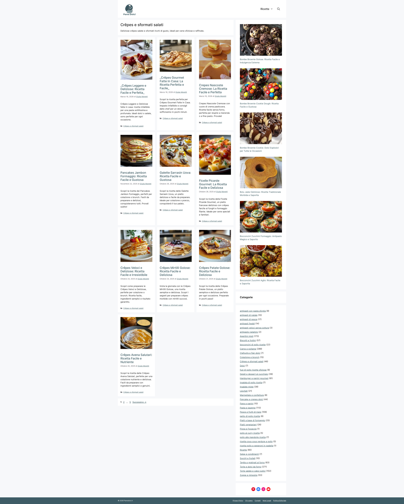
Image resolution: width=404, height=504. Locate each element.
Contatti (258, 501)
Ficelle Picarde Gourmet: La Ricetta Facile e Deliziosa (213, 184)
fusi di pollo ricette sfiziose (253, 370)
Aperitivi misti (246, 336)
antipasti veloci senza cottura (254, 328)
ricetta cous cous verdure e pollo (256, 441)
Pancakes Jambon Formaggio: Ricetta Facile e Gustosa (133, 176)
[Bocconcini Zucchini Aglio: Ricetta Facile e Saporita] (261, 261)
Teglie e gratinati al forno (252, 462)
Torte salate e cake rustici (253, 471)
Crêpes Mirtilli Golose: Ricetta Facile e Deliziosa (175, 271)
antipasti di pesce (248, 319)
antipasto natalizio (249, 332)
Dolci (242, 365)
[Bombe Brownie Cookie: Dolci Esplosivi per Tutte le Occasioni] (261, 128)
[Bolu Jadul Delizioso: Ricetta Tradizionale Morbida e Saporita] (261, 172)
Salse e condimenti (249, 454)
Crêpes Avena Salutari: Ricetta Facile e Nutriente (136, 358)
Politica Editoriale (279, 501)
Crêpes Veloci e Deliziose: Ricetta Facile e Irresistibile (133, 271)
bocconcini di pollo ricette (253, 344)
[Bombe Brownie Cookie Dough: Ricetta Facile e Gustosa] (261, 84)
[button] (278, 9)
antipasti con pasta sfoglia (253, 311)
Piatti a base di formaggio (252, 420)
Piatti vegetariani (248, 424)
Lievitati (244, 391)
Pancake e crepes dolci (251, 399)
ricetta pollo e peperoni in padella (256, 445)
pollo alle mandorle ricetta (253, 437)
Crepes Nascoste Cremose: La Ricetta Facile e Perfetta (213, 88)
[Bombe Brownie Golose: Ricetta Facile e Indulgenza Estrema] (261, 40)
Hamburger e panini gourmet (254, 378)
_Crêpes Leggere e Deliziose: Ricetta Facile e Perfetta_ (133, 89)
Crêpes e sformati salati (133, 126)
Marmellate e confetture (252, 395)
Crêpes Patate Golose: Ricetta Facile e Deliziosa (214, 271)
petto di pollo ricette (250, 416)
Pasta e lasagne (248, 408)
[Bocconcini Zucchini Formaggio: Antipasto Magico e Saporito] (261, 217)
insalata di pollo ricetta (251, 382)
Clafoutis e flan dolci (250, 353)
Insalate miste (247, 386)
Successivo (139, 402)
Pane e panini (246, 403)
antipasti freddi (247, 323)
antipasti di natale (248, 315)
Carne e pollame (248, 349)
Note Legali (267, 501)
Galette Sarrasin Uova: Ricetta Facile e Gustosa (175, 176)
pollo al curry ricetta (250, 433)
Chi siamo (249, 501)
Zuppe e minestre (248, 475)
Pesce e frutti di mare (250, 412)
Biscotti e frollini (248, 340)
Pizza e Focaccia (248, 429)
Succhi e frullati (247, 458)
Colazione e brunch (249, 357)
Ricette (264, 9)
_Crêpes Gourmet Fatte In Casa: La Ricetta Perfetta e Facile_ (172, 83)
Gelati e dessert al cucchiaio (254, 374)
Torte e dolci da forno (250, 466)
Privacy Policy (238, 501)
